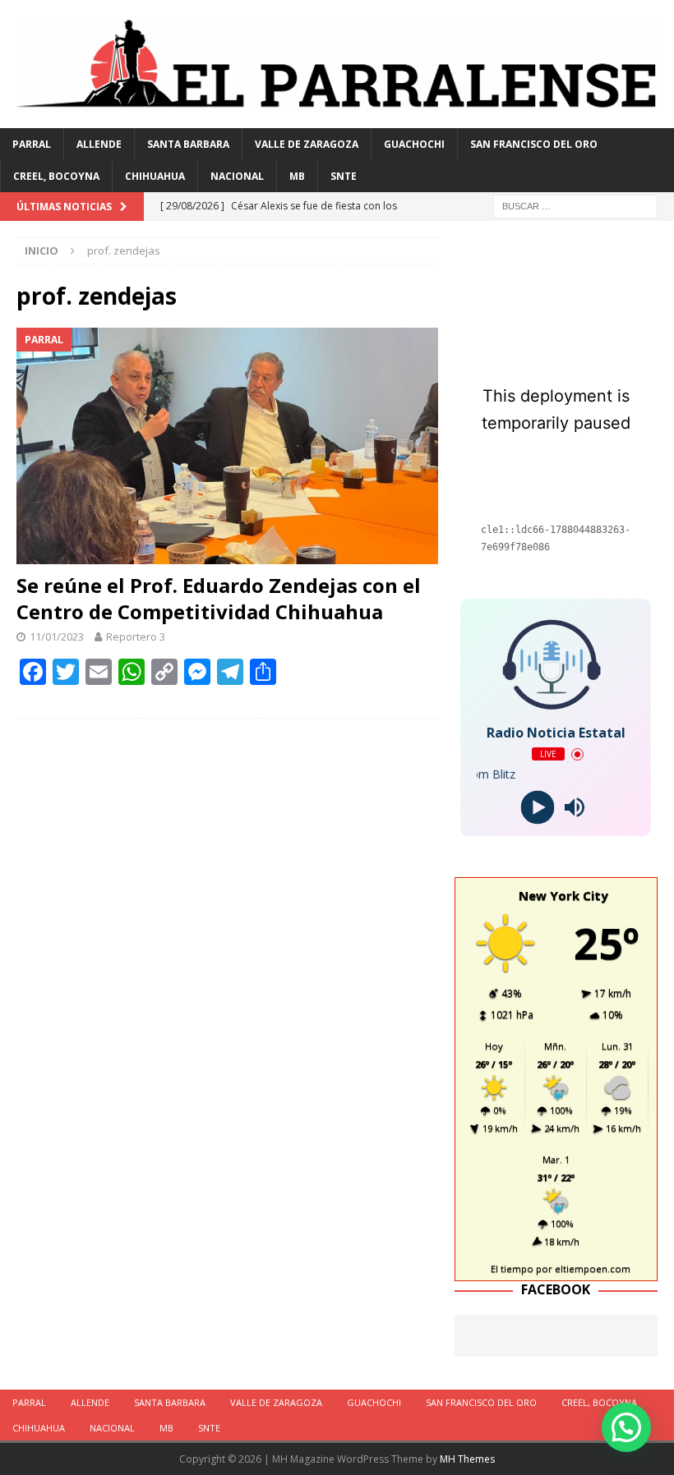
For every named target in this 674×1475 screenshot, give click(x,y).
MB (297, 176)
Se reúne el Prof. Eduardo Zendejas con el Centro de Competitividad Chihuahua (218, 598)
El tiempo (512, 1268)
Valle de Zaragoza (306, 144)
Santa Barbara (188, 144)
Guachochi (414, 144)
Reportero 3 (135, 636)
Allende (99, 144)
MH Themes (467, 1459)
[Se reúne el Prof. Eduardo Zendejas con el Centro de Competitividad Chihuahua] (227, 446)
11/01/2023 (57, 636)
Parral (31, 144)
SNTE (343, 176)
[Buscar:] (575, 206)
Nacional (237, 176)
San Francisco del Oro (534, 144)
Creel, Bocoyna (56, 176)
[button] (626, 1427)
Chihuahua (155, 176)
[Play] (537, 808)
